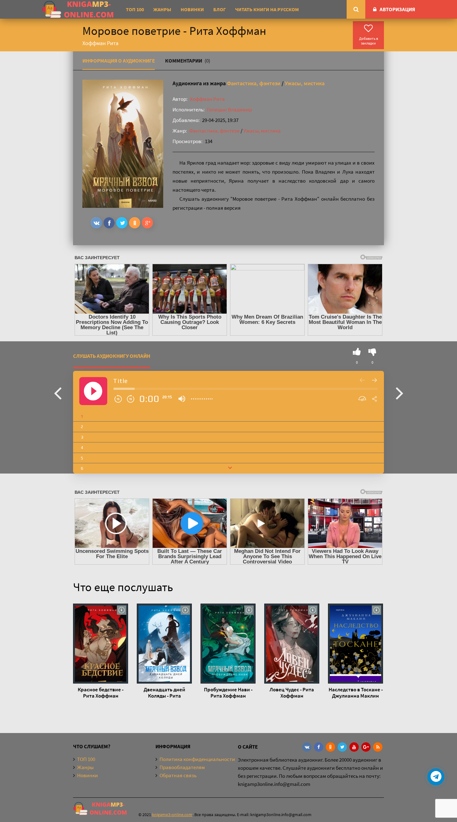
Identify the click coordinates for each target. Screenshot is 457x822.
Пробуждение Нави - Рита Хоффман (228, 692)
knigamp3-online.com (172, 814)
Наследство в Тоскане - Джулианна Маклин (356, 692)
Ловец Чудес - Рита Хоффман (292, 692)
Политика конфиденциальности (197, 759)
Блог (219, 9)
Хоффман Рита (207, 99)
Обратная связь (177, 775)
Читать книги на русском (267, 9)
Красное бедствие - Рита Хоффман (100, 692)
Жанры (162, 9)
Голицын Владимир (229, 109)
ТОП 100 (135, 9)
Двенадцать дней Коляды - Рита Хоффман (164, 692)
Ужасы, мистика (305, 83)
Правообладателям (182, 767)
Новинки (192, 9)
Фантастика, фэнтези (253, 83)
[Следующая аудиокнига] (399, 392)
